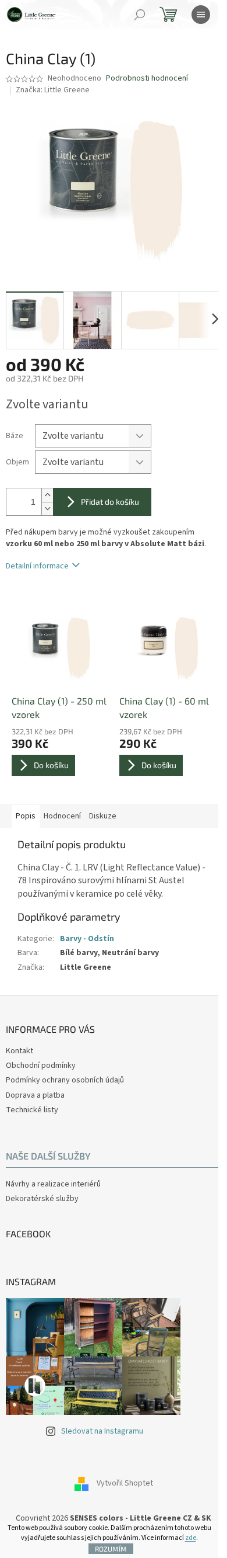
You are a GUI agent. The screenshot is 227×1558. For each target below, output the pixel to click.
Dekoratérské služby (42, 1199)
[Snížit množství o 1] (47, 508)
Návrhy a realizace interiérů (53, 1184)
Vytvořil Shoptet (125, 1483)
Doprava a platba (35, 1095)
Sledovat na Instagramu (102, 1431)
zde (190, 1538)
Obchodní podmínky (41, 1065)
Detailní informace (37, 566)
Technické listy (32, 1110)
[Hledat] (139, 14)
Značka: (53, 90)
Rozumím (111, 1549)
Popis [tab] (26, 816)
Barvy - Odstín (87, 939)
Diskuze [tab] (102, 816)
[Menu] (200, 14)
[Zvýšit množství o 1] (47, 495)
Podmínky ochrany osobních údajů (65, 1080)
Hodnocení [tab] (62, 816)
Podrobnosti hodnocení (147, 78)
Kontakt (19, 1051)
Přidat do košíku (110, 501)
